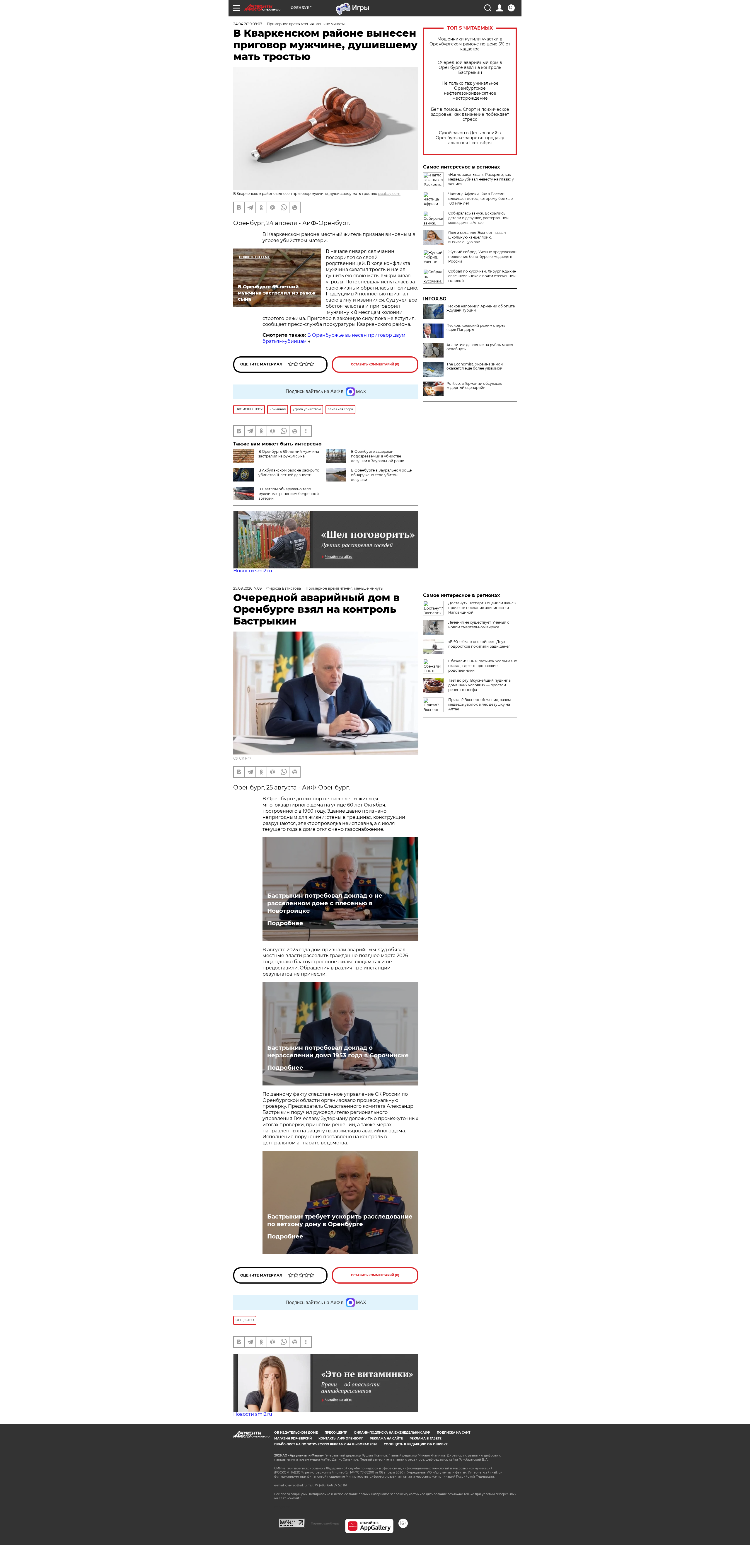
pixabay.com (389, 193)
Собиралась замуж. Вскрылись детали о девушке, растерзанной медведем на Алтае (478, 218)
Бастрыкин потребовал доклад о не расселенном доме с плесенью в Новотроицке (324, 903)
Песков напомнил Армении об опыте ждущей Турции (480, 308)
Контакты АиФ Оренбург (340, 1438)
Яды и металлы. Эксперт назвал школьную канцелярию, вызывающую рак (477, 237)
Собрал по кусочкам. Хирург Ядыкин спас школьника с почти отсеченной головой (482, 276)
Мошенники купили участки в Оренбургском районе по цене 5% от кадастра (469, 44)
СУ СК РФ (242, 758)
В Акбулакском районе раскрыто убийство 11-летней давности (288, 472)
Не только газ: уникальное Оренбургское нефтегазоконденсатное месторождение (470, 91)
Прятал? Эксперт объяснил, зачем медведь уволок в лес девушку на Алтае (479, 704)
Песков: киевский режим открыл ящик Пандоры (476, 328)
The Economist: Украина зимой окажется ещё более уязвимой (474, 366)
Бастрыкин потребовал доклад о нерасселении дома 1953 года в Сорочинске (338, 1051)
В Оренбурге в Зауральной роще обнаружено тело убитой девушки (381, 475)
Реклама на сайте (386, 1438)
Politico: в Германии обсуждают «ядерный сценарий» (475, 386)
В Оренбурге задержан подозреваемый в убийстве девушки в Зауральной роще (377, 456)
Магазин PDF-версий (293, 1438)
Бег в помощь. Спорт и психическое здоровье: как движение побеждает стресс (470, 114)
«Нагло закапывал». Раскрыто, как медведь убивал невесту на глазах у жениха (481, 179)
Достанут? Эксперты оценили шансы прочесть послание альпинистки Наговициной (482, 608)
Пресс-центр (336, 1433)
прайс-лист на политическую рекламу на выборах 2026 (325, 1444)
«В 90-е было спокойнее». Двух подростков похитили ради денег (479, 644)
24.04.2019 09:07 (247, 24)
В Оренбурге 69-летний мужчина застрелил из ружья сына (288, 453)
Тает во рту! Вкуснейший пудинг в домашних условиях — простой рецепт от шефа (479, 685)
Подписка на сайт (453, 1433)
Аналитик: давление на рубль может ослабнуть (480, 347)
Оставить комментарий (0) (375, 364)
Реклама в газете (426, 1438)
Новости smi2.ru (252, 571)
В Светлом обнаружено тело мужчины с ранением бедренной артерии (288, 494)
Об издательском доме (296, 1433)
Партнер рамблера (325, 1523)
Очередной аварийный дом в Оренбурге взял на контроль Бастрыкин (470, 67)
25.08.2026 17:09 (247, 588)
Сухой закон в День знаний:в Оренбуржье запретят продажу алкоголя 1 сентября (470, 137)
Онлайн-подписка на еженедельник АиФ (392, 1433)
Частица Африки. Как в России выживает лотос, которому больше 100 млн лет (480, 198)
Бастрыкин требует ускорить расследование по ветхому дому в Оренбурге (339, 1220)
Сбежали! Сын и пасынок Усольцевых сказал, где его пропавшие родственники (482, 666)
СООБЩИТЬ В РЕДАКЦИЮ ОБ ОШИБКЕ (416, 1444)
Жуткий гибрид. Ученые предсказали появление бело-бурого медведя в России (482, 256)
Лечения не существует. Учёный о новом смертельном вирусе (478, 624)
